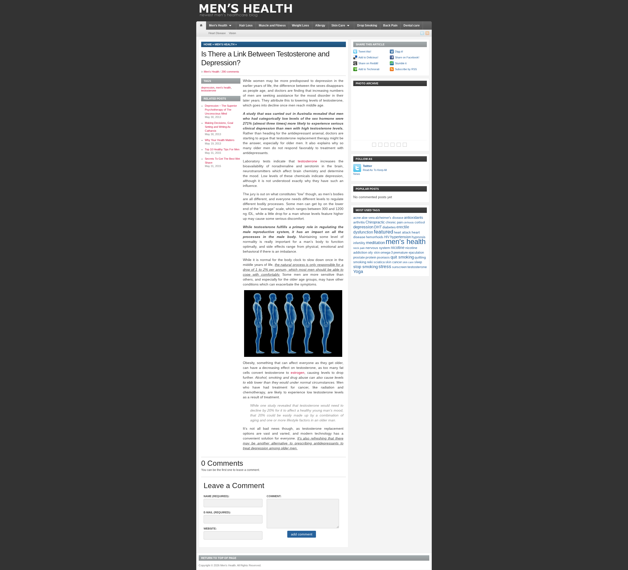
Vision (232, 33)
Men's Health (225, 44)
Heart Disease (217, 33)
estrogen (297, 373)
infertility (359, 243)
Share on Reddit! (368, 63)
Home (208, 44)
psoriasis (383, 257)
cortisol (420, 222)
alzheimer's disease (389, 218)
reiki (370, 262)
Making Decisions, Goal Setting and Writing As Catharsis (219, 126)
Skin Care (338, 25)
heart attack (402, 232)
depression (207, 87)
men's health (223, 87)
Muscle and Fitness (272, 25)
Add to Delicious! (368, 57)
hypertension (400, 237)
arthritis (359, 222)
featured (383, 231)
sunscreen (399, 267)
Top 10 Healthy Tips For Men (222, 149)
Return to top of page (218, 558)
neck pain (359, 247)
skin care (408, 262)
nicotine (398, 247)
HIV (387, 237)
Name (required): (216, 496)
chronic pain (394, 222)
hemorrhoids (374, 237)
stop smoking (365, 266)
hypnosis (418, 237)
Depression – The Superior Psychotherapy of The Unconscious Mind (221, 109)
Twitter (370, 169)
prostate (359, 257)
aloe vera (368, 218)
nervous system (378, 248)
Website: (210, 528)
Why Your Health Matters (220, 140)
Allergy (320, 25)
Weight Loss (300, 25)
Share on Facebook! (407, 57)
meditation (375, 242)
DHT (378, 227)
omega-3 (386, 252)
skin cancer (393, 262)
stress (385, 266)
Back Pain (390, 25)
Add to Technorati (368, 69)
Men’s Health (218, 25)
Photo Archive (367, 83)
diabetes (389, 227)
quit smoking (402, 257)
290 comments (230, 71)
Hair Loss (246, 25)
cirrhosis (409, 222)
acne (357, 218)
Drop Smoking (367, 25)
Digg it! (399, 51)
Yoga (358, 271)
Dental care (412, 25)
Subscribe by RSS (406, 69)
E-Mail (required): (217, 512)
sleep (418, 262)
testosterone (307, 161)
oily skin (374, 252)
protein (371, 257)
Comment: (274, 496)
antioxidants (413, 217)
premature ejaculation (408, 252)
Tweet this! (364, 51)
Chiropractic (375, 222)
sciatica (379, 262)
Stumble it (400, 63)
